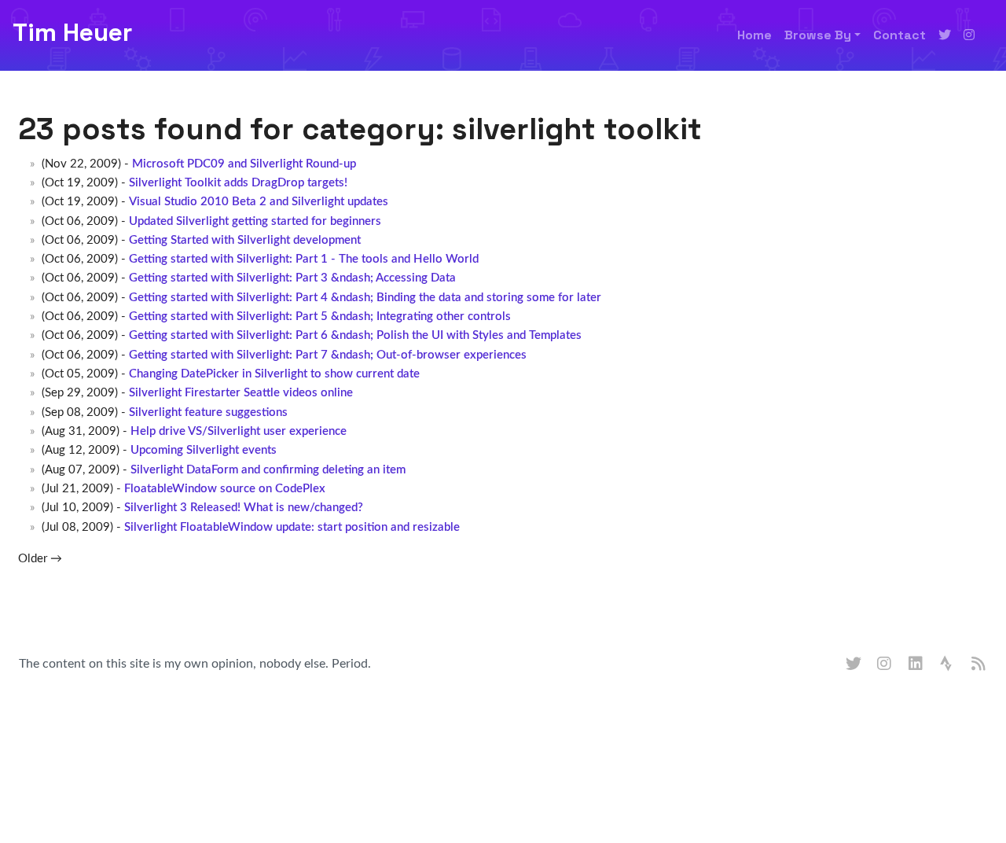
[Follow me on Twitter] (944, 35)
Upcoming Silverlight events (203, 450)
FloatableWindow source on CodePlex (224, 489)
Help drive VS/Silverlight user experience (238, 431)
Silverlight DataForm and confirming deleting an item (268, 470)
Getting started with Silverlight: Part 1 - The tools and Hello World (304, 259)
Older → (40, 559)
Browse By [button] (817, 35)
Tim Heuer (72, 32)
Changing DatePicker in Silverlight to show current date (274, 374)
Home (754, 35)
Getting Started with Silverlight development (245, 240)
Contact (899, 35)
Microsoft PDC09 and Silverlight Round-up (244, 164)
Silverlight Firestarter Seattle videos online (241, 393)
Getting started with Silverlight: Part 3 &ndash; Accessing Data (292, 278)
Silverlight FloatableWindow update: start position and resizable (292, 527)
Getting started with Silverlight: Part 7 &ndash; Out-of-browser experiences (328, 355)
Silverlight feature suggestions (208, 412)
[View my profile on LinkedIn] (916, 664)
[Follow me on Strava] (948, 664)
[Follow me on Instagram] (969, 35)
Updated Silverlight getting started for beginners (255, 221)
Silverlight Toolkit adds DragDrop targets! (238, 183)
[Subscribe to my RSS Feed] (979, 664)
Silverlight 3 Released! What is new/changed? (243, 508)
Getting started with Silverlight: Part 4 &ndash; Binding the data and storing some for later (365, 298)
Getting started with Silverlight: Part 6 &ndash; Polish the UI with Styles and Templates (355, 335)
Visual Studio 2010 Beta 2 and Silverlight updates (258, 202)
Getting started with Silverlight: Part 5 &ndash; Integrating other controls (320, 316)
